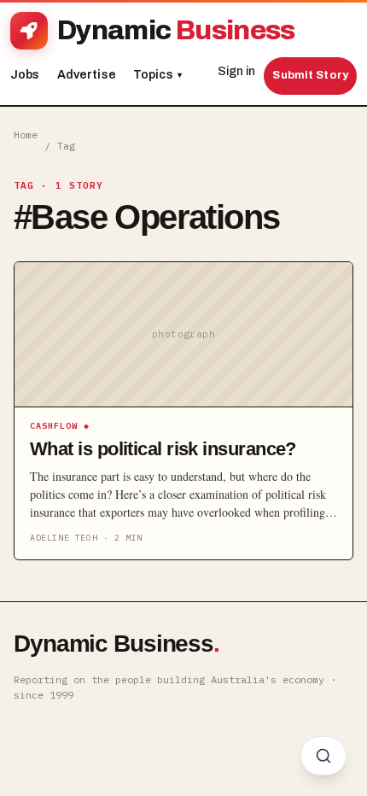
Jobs (25, 74)
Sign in (236, 71)
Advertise (86, 74)
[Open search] (323, 756)
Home (26, 134)
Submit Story (310, 75)
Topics (157, 74)
